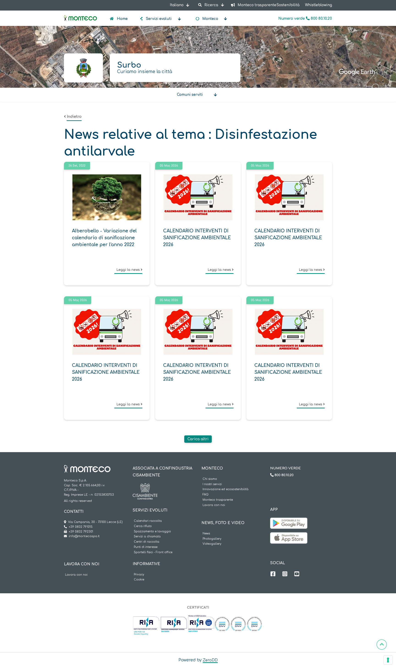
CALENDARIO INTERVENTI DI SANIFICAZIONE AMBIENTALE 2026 (197, 237)
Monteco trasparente (218, 499)
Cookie (139, 579)
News (206, 533)
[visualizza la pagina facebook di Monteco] (273, 574)
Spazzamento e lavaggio (152, 531)
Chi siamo (210, 479)
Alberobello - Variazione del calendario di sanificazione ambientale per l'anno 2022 (104, 237)
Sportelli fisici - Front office (153, 552)
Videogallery (212, 543)
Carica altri (198, 439)
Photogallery (212, 538)
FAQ (206, 494)
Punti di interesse (145, 547)
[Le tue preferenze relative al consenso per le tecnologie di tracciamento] (388, 660)
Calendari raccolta (148, 521)
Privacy (139, 574)
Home (122, 19)
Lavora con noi (76, 574)
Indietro (74, 117)
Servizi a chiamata (147, 536)
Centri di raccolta (146, 541)
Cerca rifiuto (143, 526)
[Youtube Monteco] (297, 574)
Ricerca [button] (211, 5)
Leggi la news (128, 270)
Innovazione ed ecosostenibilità (225, 489)
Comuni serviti (190, 95)
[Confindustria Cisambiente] (145, 486)
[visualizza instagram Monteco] (285, 574)
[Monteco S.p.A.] (80, 14)
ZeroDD (210, 660)
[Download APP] (288, 521)
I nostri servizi (212, 484)
